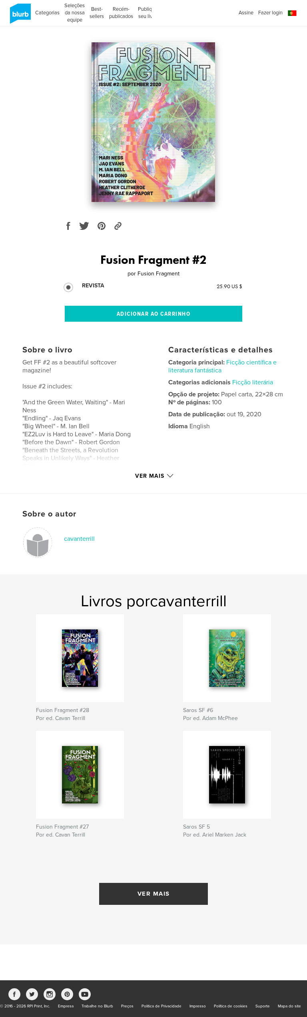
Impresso (197, 1006)
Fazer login (270, 13)
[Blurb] (19, 16)
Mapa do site (289, 1006)
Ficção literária (252, 382)
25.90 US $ (229, 286)
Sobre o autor (49, 514)
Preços (127, 1006)
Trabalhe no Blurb (97, 1006)
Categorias (47, 13)
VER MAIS (154, 893)
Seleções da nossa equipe (74, 12)
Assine (246, 13)
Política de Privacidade (161, 1006)
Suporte (262, 1006)
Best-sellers (97, 13)
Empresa (66, 1006)
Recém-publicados (121, 13)
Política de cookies (230, 1006)
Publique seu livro (147, 13)
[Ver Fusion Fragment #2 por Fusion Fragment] (153, 122)
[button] (292, 13)
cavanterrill (79, 539)
